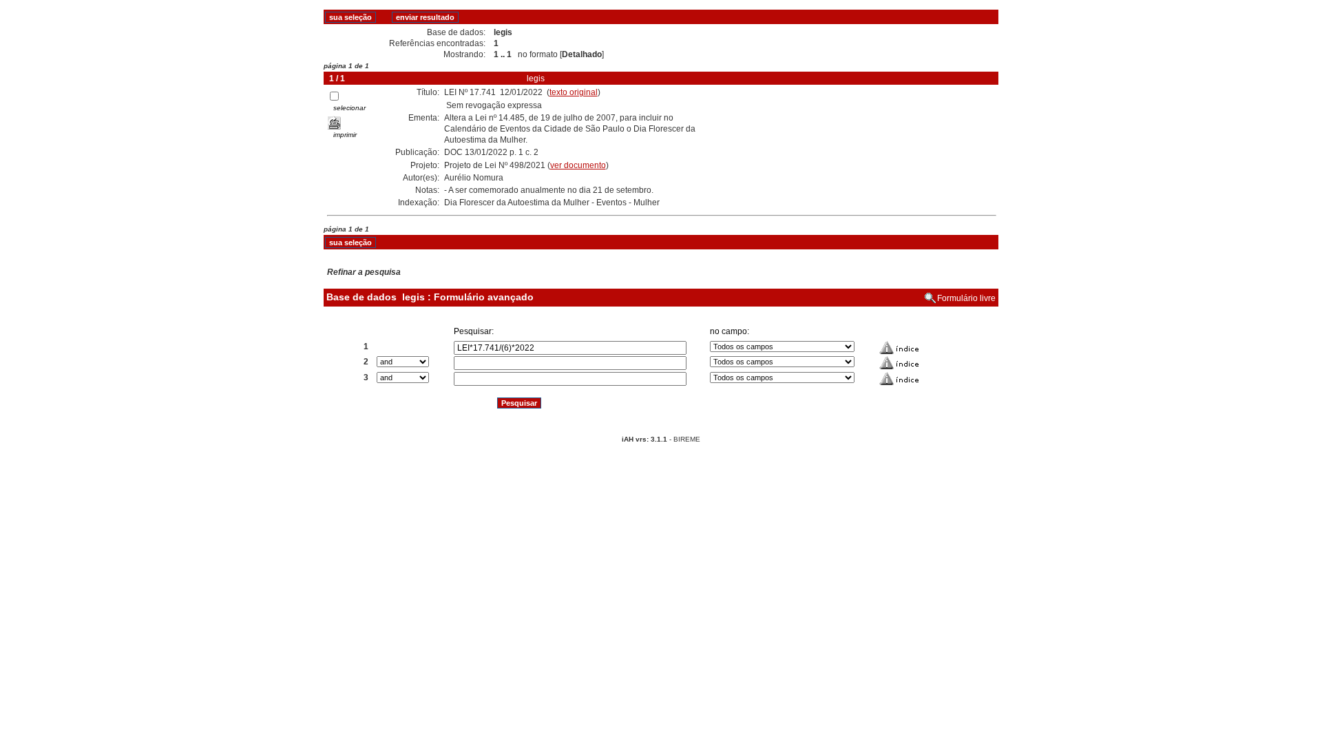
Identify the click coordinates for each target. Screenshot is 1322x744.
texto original (573, 92)
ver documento (578, 165)
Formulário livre (966, 298)
